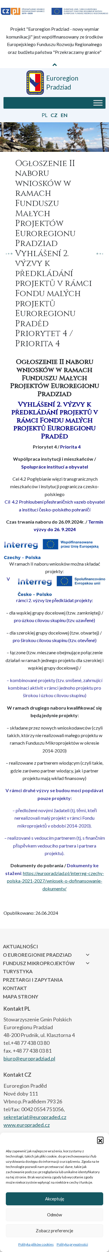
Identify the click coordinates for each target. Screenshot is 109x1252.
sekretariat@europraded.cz (34, 1117)
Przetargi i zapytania (33, 980)
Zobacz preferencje (54, 1230)
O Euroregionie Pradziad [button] (37, 955)
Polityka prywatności (72, 1244)
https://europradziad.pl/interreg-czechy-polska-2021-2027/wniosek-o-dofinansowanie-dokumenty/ (55, 880)
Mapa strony (20, 997)
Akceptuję (54, 1198)
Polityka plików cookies (36, 1244)
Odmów (54, 1214)
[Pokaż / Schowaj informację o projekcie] (54, 64)
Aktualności (20, 946)
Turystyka (18, 971)
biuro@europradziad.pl (29, 1058)
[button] (100, 1140)
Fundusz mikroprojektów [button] (39, 963)
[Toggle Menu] (98, 102)
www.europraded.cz (26, 1125)
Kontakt (15, 988)
